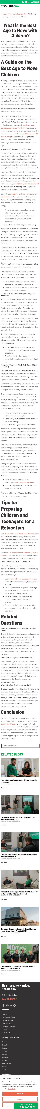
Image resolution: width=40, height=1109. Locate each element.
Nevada (4, 1067)
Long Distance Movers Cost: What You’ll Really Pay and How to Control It (19, 855)
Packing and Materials (8, 1026)
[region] (20, 1092)
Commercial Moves (7, 1020)
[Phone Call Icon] (23, 2)
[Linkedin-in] (11, 1005)
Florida (4, 1070)
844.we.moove (33, 2)
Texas (4, 1042)
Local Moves (5, 1014)
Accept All (20, 1094)
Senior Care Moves (7, 1033)
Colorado (4, 1045)
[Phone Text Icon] (26, 2)
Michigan (4, 1060)
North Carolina (6, 1063)
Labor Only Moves (7, 1023)
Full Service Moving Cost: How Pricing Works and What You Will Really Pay (18, 818)
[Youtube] (7, 1005)
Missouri (4, 1051)
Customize (20, 1099)
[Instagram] (14, 1005)
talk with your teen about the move (24, 579)
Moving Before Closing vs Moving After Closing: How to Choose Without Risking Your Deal (19, 893)
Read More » (4, 787)
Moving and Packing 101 (17, 14)
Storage (4, 1030)
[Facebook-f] (3, 1005)
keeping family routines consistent (26, 184)
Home (4, 14)
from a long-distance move (24, 482)
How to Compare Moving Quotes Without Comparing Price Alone (19, 781)
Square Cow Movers (8, 724)
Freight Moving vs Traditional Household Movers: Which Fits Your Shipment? (18, 967)
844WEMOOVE (9, 999)
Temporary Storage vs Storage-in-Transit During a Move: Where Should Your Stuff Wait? (18, 930)
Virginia (4, 1054)
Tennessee (5, 1057)
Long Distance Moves (8, 1017)
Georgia (4, 1048)
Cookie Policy (12, 1089)
